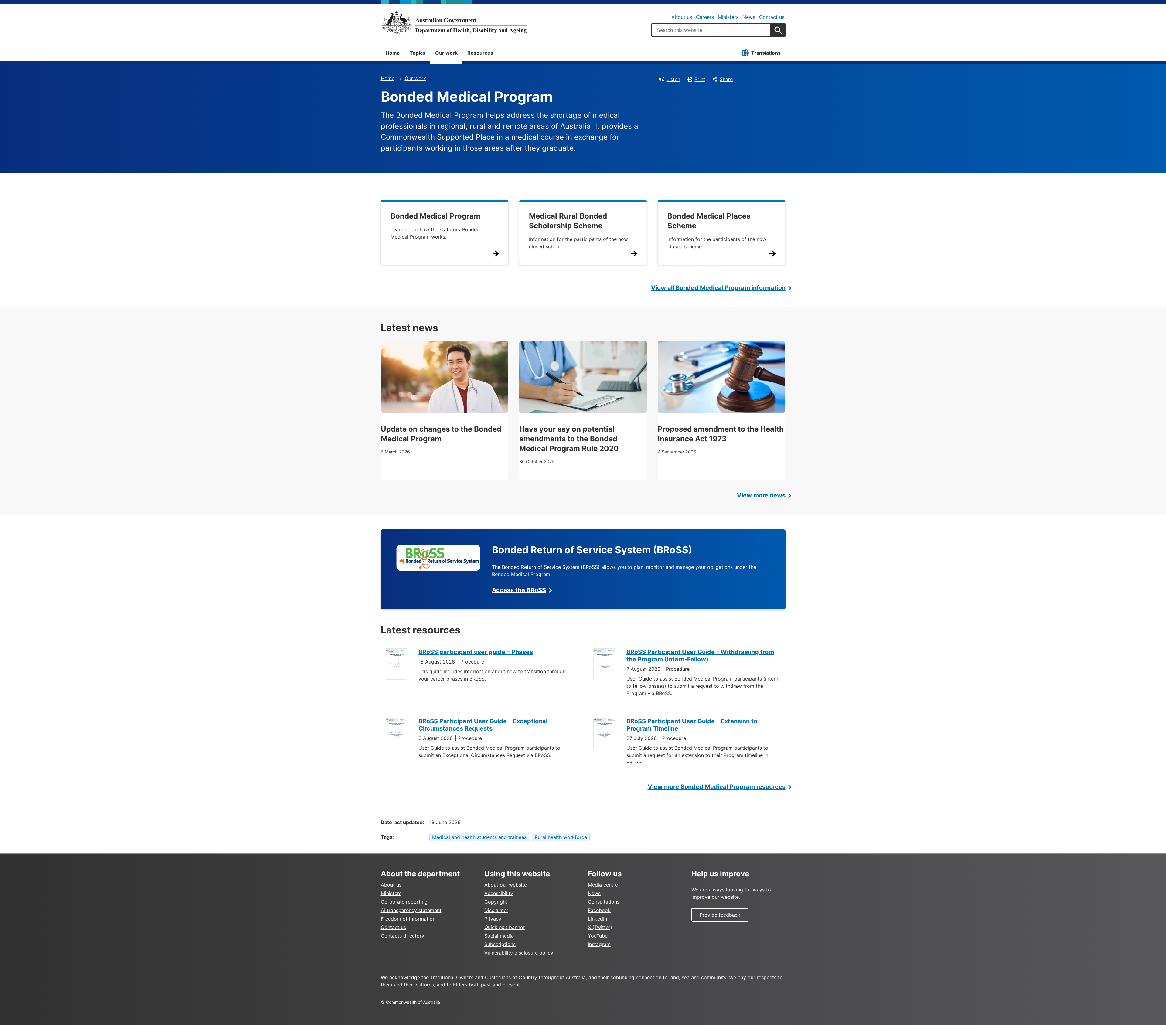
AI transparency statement (411, 910)
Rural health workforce (561, 837)
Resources (480, 53)
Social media (499, 936)
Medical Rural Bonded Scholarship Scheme (568, 221)
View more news (761, 495)
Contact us (771, 17)
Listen (673, 79)
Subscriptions (500, 944)
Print (699, 79)
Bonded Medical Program (435, 216)
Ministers (728, 17)
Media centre (603, 885)
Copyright (495, 902)
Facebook (599, 910)
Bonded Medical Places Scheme (708, 221)
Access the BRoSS (519, 590)
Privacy (492, 919)
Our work (446, 53)
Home (393, 53)
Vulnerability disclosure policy (518, 953)
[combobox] (711, 30)
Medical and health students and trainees (479, 837)
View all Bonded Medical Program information (718, 287)
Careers (705, 17)
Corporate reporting (404, 902)
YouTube (598, 936)
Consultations (603, 902)
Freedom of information (408, 919)
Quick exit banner (504, 927)
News (748, 17)
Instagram (599, 944)
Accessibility (498, 893)
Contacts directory (402, 936)
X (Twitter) (600, 927)
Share (726, 79)
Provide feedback (720, 915)
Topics (417, 53)
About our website (505, 885)
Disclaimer (496, 910)
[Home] (454, 22)
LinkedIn (597, 919)
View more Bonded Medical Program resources (717, 786)
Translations (766, 53)
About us (681, 17)
